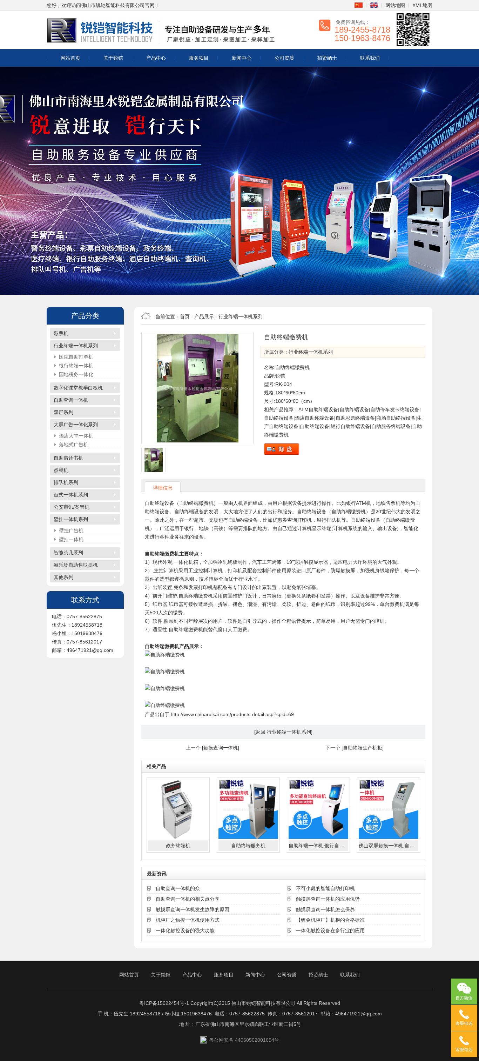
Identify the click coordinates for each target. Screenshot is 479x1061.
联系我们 (370, 58)
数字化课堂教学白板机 (78, 388)
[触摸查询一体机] (220, 747)
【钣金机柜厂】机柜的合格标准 (330, 920)
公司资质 (284, 58)
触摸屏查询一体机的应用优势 (328, 899)
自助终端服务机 (248, 845)
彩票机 (61, 333)
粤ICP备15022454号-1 (164, 1003)
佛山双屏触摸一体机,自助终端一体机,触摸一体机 (388, 845)
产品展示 (204, 316)
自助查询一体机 (71, 400)
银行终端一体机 (76, 365)
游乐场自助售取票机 (76, 565)
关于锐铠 (113, 58)
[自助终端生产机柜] (363, 747)
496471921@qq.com (358, 1013)
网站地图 (395, 5)
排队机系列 (66, 482)
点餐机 (61, 470)
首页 (185, 316)
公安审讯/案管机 (71, 507)
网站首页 (70, 58)
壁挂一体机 (71, 539)
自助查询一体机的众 (178, 888)
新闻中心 (241, 58)
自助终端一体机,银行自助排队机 (318, 845)
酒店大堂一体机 (76, 436)
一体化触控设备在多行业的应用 (330, 930)
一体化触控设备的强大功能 (185, 930)
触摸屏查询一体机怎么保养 (325, 909)
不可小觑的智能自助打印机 (325, 888)
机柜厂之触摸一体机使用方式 (188, 920)
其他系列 (63, 577)
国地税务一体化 (76, 374)
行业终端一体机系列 (76, 345)
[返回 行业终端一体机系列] (283, 732)
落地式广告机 (73, 444)
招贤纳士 (327, 58)
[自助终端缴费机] (197, 388)
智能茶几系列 (68, 552)
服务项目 (199, 58)
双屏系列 (63, 412)
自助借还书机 (68, 458)
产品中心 (156, 58)
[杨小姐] (464, 1044)
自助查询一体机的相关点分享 (188, 899)
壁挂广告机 (71, 530)
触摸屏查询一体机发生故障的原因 (192, 909)
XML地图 (422, 5)
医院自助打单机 (76, 357)
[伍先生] (464, 1018)
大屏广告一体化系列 (76, 424)
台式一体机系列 (71, 495)
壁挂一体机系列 (71, 519)
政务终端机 (178, 845)
